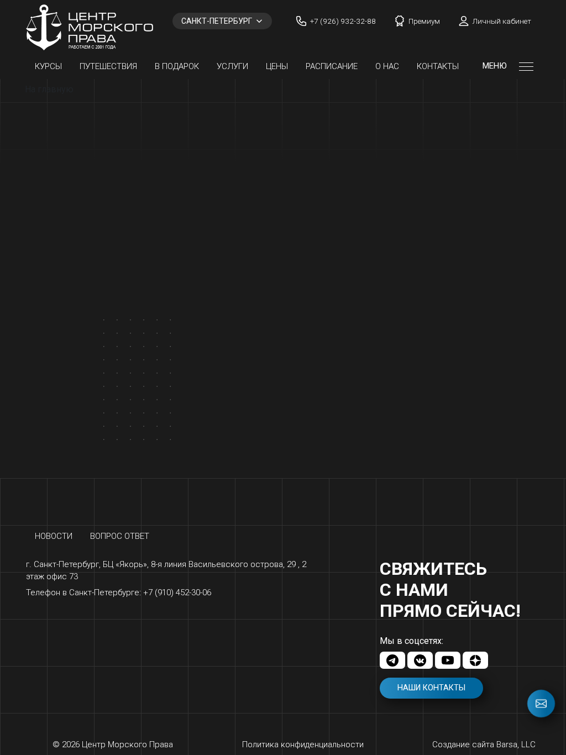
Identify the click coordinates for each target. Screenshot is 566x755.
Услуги (232, 66)
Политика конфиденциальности (303, 744)
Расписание (332, 66)
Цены (277, 66)
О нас (387, 66)
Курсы (48, 66)
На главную (49, 89)
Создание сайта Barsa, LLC (484, 744)
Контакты (438, 66)
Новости (53, 536)
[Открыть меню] (526, 66)
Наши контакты (431, 688)
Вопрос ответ (119, 536)
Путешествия (108, 66)
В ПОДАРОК (177, 66)
